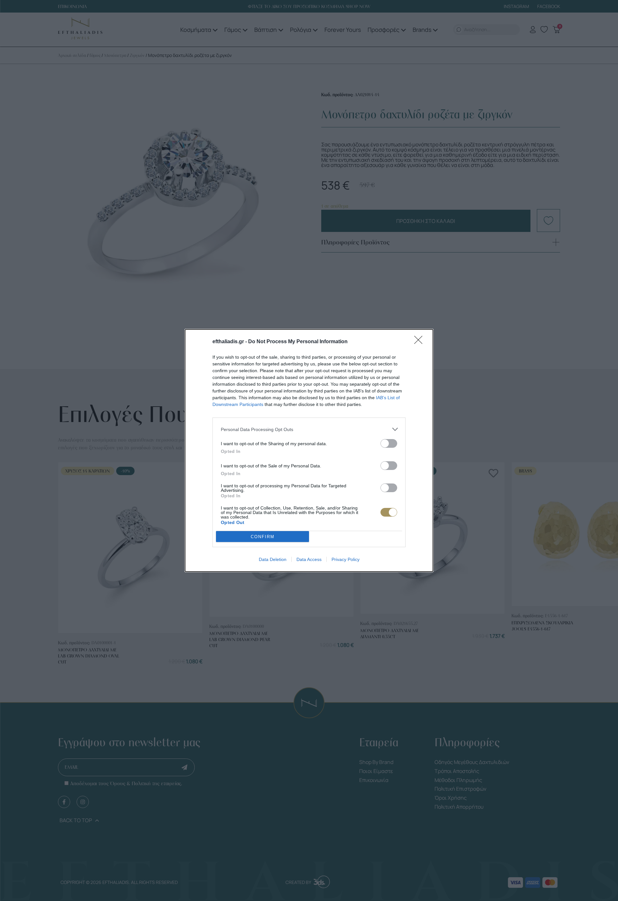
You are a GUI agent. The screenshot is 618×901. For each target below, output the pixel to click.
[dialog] (309, 450)
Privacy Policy (346, 559)
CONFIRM (263, 536)
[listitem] (309, 429)
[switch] (388, 443)
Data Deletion (272, 559)
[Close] (420, 342)
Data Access (309, 559)
